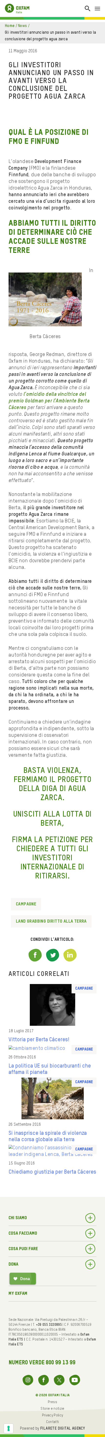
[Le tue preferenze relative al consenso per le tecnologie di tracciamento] (8, 1428)
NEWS (22, 26)
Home (10, 26)
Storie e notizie (52, 1408)
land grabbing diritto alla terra (51, 921)
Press (52, 1402)
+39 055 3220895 (49, 1325)
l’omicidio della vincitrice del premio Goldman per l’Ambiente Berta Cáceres (49, 401)
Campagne (26, 904)
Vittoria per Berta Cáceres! (39, 1039)
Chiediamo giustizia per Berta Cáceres (52, 1172)
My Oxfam (18, 1293)
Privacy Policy (52, 1415)
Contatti (52, 1422)
